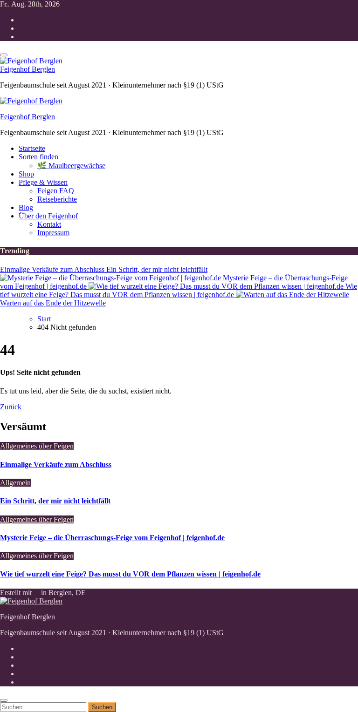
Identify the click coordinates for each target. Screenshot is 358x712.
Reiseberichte (57, 199)
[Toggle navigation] (3, 55)
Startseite (32, 148)
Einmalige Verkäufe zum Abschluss (55, 464)
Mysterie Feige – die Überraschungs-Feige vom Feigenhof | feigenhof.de (112, 538)
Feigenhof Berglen (27, 69)
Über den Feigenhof (48, 216)
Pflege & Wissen (43, 182)
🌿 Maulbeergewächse (71, 166)
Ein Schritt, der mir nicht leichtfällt (55, 501)
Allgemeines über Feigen (37, 446)
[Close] (3, 700)
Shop (26, 174)
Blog (26, 207)
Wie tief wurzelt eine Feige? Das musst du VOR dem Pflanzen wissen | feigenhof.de (130, 574)
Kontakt (49, 224)
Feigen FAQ (55, 191)
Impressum (53, 233)
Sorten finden (38, 157)
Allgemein (15, 483)
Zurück (10, 407)
